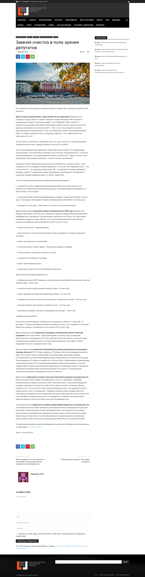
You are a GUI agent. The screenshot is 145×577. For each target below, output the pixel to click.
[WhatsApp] (32, 57)
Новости (29, 37)
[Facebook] (18, 57)
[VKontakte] (128, 1)
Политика (25, 34)
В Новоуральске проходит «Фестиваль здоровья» (75, 461)
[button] (126, 20)
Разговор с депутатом (46, 37)
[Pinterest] (28, 57)
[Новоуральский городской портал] (33, 565)
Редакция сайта (23, 52)
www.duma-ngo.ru (35, 427)
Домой (18, 34)
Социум (56, 37)
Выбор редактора (21, 37)
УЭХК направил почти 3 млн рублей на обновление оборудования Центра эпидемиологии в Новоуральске (30, 462)
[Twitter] (23, 57)
